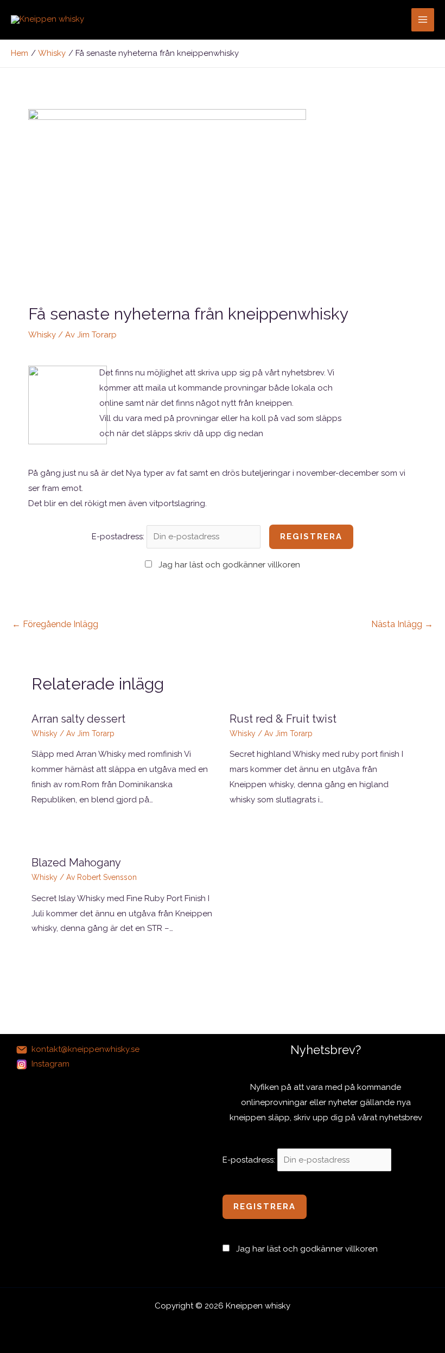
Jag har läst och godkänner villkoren (229, 565)
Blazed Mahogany (76, 862)
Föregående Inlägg (55, 624)
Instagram (50, 1064)
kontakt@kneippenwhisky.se (85, 1049)
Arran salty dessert (78, 718)
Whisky (42, 335)
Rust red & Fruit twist (283, 718)
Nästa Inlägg (402, 624)
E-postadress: (119, 536)
